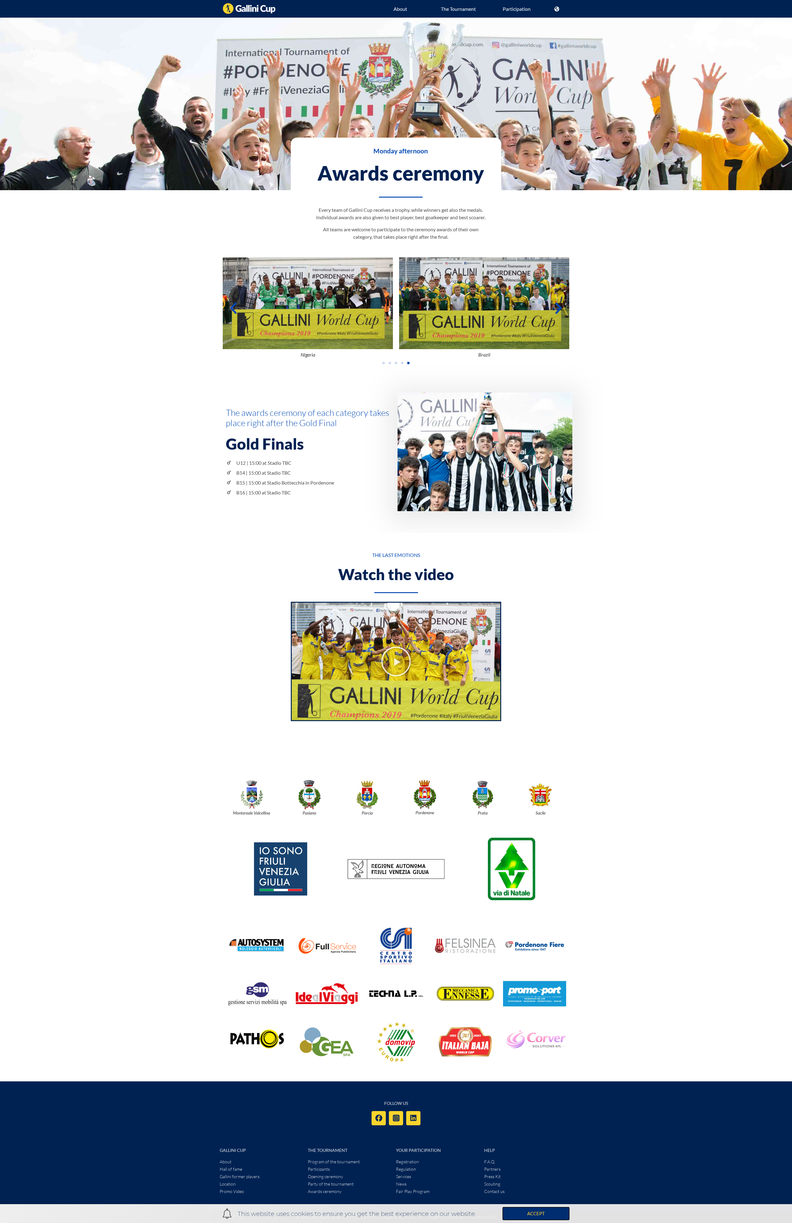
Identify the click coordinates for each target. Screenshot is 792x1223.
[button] (233, 307)
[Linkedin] (413, 1118)
